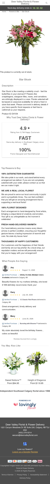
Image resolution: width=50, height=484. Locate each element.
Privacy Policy (22, 474)
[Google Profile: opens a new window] (25, 444)
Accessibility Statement (38, 474)
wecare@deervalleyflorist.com (25, 435)
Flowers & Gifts (14, 11)
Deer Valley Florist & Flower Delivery (25, 3)
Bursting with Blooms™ (29, 323)
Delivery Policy (25, 478)
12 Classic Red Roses (28, 299)
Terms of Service (7, 474)
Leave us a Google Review (25, 451)
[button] (44, 478)
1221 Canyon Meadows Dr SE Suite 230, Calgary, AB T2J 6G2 (25, 428)
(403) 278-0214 (25, 432)
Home (4, 11)
